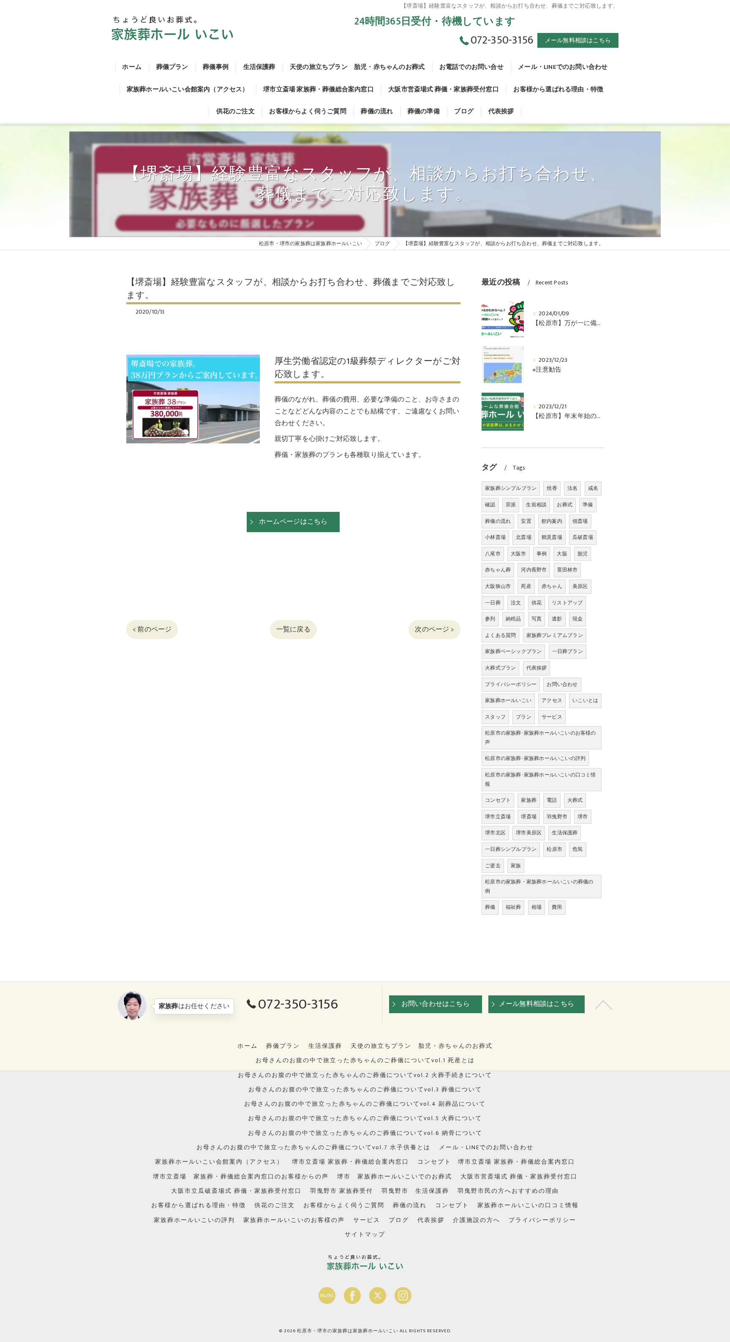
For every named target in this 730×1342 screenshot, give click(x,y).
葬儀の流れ (498, 521)
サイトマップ (365, 1234)
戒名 (593, 488)
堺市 (582, 816)
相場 (536, 907)
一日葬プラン (567, 651)
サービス (552, 717)
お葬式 (564, 504)
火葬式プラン (500, 668)
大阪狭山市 (498, 586)
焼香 (552, 488)
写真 (536, 619)
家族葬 (529, 800)
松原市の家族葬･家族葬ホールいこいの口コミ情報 (540, 779)
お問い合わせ (562, 684)
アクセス (552, 700)
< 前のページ (152, 629)
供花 (536, 603)
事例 (542, 553)
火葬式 (575, 800)
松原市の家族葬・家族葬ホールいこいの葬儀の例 (539, 886)
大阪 (562, 553)
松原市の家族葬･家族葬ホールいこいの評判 (535, 758)
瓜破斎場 (582, 537)
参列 (490, 619)
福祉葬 (513, 907)
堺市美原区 (529, 832)
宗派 (511, 504)
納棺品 (513, 619)
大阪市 (518, 553)
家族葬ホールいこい (508, 700)
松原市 (554, 849)
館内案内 (552, 521)
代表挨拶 (536, 668)
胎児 (582, 553)
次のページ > (434, 629)
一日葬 (493, 603)
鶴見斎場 (552, 537)
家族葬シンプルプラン (511, 488)
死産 (526, 586)
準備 (588, 504)
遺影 (557, 619)
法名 (572, 488)
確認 (490, 504)
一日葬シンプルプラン (511, 849)
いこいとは (585, 700)
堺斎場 (529, 816)
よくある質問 (500, 635)
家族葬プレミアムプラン (554, 635)
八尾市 (493, 553)
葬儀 (490, 907)
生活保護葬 (564, 832)
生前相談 (536, 504)
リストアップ (567, 603)
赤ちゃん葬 (498, 570)
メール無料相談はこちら (578, 40)
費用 (557, 907)
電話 (552, 800)
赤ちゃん (552, 586)
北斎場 (523, 537)
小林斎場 (495, 537)
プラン (523, 717)
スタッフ (495, 717)
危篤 (577, 849)
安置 (526, 521)
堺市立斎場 (498, 816)
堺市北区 (495, 832)
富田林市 (567, 570)
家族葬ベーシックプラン (513, 651)
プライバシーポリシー (511, 684)
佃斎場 (580, 521)
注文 (516, 603)
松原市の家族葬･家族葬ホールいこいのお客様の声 (540, 737)
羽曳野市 (557, 816)
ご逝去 (493, 865)
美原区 (580, 586)
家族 (516, 865)
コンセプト (498, 800)
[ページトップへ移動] (603, 1004)
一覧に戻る (293, 629)
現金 (577, 619)
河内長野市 (534, 570)
